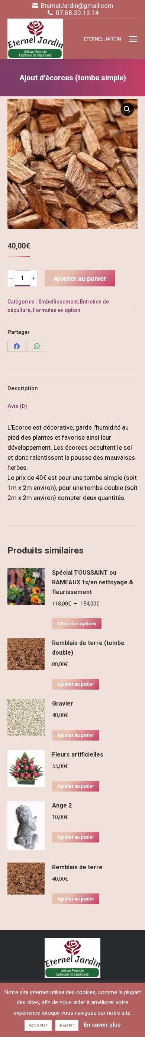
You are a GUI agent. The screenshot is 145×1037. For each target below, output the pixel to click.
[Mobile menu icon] (133, 39)
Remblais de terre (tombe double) (88, 647)
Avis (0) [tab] (17, 406)
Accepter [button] (38, 1025)
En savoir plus (102, 1024)
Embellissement (58, 302)
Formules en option (56, 310)
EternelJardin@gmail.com (77, 5)
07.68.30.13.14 (77, 12)
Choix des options (76, 623)
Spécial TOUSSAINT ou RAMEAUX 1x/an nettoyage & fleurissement (92, 582)
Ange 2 (62, 805)
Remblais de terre (77, 867)
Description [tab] (22, 388)
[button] (127, 109)
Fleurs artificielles (77, 754)
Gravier (62, 703)
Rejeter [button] (67, 1025)
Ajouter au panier (80, 278)
